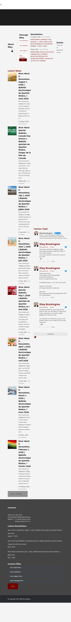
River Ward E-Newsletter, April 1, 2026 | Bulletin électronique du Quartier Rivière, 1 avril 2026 (24, 349)
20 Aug (52, 307)
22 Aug (52, 247)
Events (60, 42)
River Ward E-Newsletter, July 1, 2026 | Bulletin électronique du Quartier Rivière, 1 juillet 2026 (24, 198)
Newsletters (37, 34)
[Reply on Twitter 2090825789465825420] (40, 297)
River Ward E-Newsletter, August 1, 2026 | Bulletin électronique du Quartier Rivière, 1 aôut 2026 (35, 533)
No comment (46, 37)
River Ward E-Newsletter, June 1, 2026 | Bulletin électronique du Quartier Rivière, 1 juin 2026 (24, 249)
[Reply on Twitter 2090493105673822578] (40, 327)
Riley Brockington (49, 244)
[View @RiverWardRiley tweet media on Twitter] (41, 259)
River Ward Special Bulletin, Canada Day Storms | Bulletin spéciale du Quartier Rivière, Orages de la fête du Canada (42, 56)
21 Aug (52, 271)
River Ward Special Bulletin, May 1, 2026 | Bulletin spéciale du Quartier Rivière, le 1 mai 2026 (24, 298)
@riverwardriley (43, 247)
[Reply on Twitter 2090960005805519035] (40, 261)
